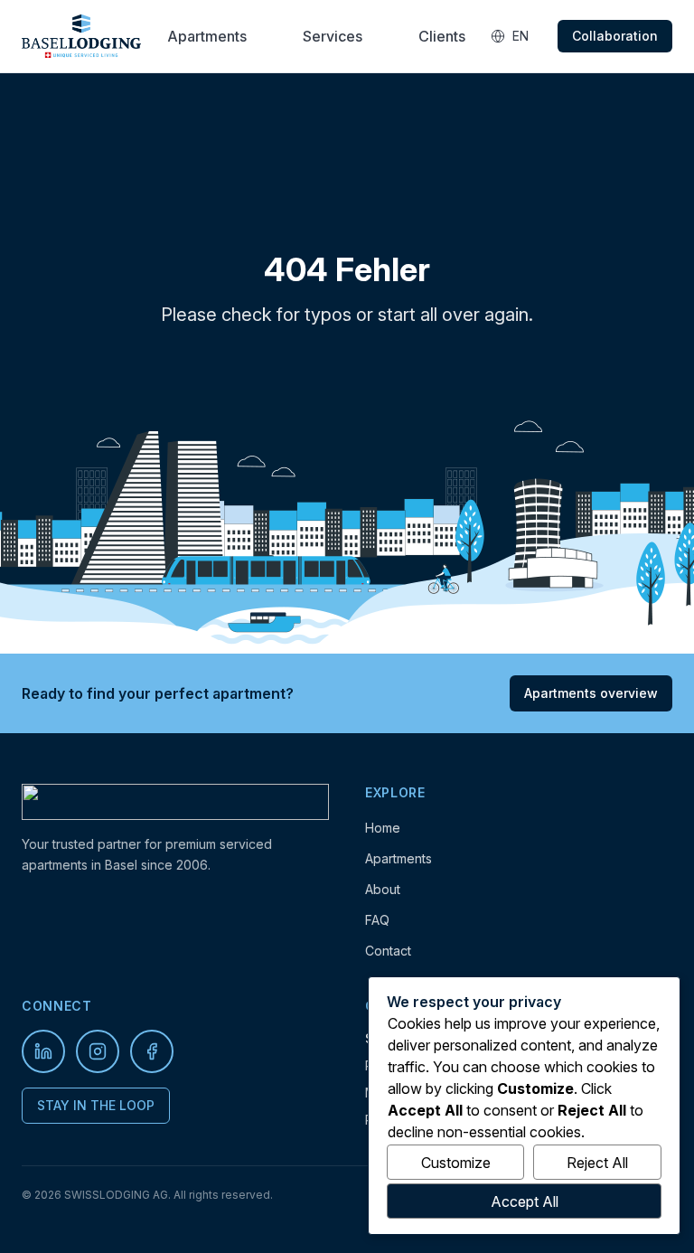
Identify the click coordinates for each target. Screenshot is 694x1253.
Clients (441, 36)
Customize (456, 1163)
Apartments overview (591, 693)
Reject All (597, 1163)
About (382, 889)
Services (332, 36)
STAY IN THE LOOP (96, 1105)
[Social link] (43, 1051)
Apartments (207, 36)
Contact (388, 950)
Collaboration (615, 35)
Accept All (524, 1201)
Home (382, 827)
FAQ (377, 920)
